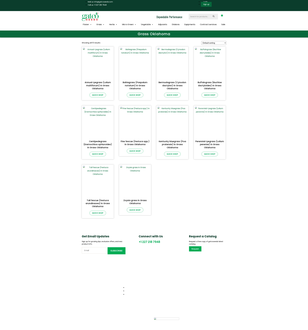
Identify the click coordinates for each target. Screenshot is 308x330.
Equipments (189, 24)
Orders (198, 284)
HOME (87, 319)
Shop (159, 293)
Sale (223, 24)
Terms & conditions (203, 293)
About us (161, 288)
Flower (86, 24)
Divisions (176, 24)
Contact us (162, 297)
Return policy (201, 288)
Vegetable (146, 24)
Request (195, 248)
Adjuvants (162, 24)
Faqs (197, 297)
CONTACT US (138, 319)
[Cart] (221, 16)
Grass (99, 24)
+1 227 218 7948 (149, 242)
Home (160, 284)
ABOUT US (99, 319)
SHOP (124, 319)
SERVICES (113, 319)
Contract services (208, 24)
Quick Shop (97, 95)
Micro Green (128, 24)
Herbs (112, 24)
